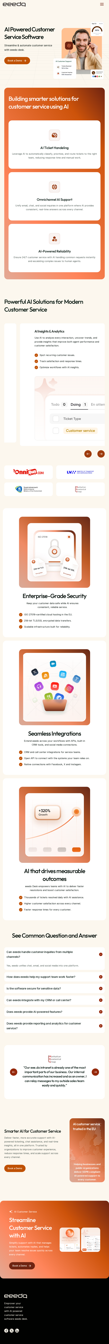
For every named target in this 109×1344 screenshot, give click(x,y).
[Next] (101, 454)
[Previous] (88, 454)
